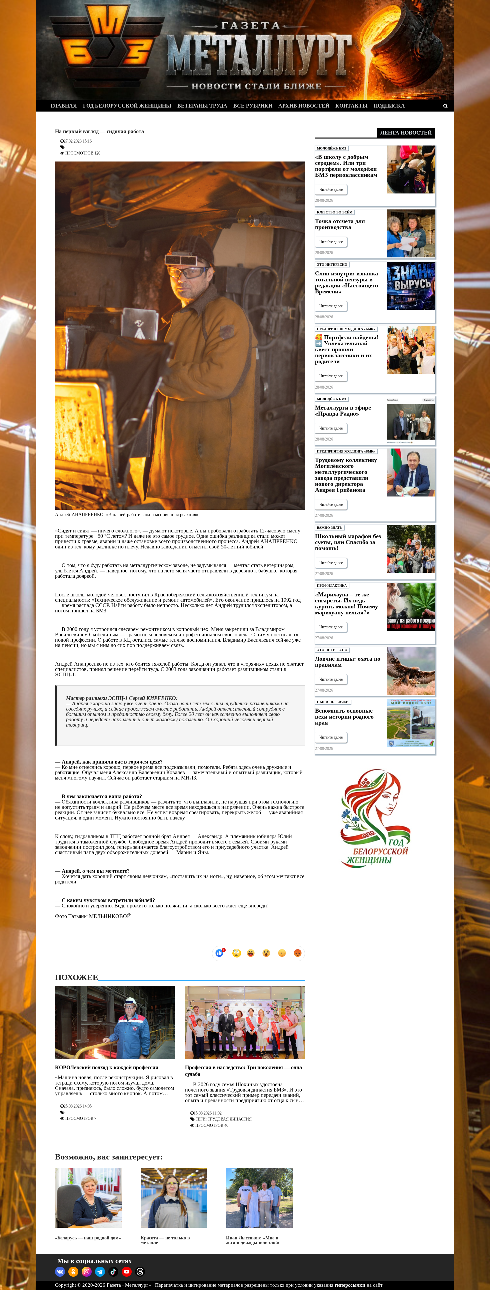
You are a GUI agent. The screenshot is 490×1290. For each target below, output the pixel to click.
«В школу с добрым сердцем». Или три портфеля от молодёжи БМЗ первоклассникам (346, 166)
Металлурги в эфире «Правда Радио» (343, 411)
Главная (64, 106)
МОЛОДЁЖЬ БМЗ (331, 148)
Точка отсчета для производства (340, 224)
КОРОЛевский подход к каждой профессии (106, 1067)
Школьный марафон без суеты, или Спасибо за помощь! (348, 542)
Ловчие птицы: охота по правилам (347, 662)
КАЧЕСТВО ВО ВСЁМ (334, 212)
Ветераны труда (202, 106)
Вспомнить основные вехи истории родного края (344, 717)
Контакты (351, 106)
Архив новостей (303, 106)
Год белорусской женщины (127, 106)
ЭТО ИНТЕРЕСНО (332, 264)
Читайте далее (331, 189)
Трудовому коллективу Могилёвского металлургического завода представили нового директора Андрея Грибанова (346, 475)
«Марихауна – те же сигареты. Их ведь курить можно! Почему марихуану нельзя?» (346, 603)
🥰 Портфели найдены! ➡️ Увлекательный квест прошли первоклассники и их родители (346, 349)
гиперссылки (350, 1285)
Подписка (389, 106)
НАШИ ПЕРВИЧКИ (333, 702)
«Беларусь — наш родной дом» (88, 1237)
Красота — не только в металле (165, 1240)
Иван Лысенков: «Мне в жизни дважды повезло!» (252, 1240)
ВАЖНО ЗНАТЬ (329, 527)
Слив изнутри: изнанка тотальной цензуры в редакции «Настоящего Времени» (346, 282)
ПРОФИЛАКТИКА (332, 585)
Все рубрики (252, 106)
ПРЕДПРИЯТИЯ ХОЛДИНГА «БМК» (346, 329)
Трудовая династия (230, 1119)
